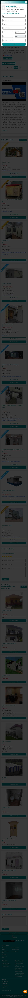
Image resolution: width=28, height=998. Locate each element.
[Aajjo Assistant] (25, 991)
